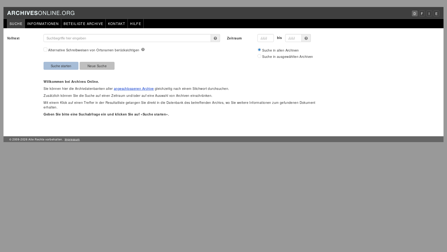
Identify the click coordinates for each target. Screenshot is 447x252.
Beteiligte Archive (83, 23)
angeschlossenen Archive (134, 88)
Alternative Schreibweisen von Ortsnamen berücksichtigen (93, 50)
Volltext (13, 38)
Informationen (43, 23)
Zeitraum (234, 38)
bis (279, 37)
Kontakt (116, 23)
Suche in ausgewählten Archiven (287, 56)
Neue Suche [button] (97, 65)
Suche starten (61, 65)
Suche (16, 23)
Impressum (72, 139)
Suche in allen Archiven (280, 50)
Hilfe (135, 23)
